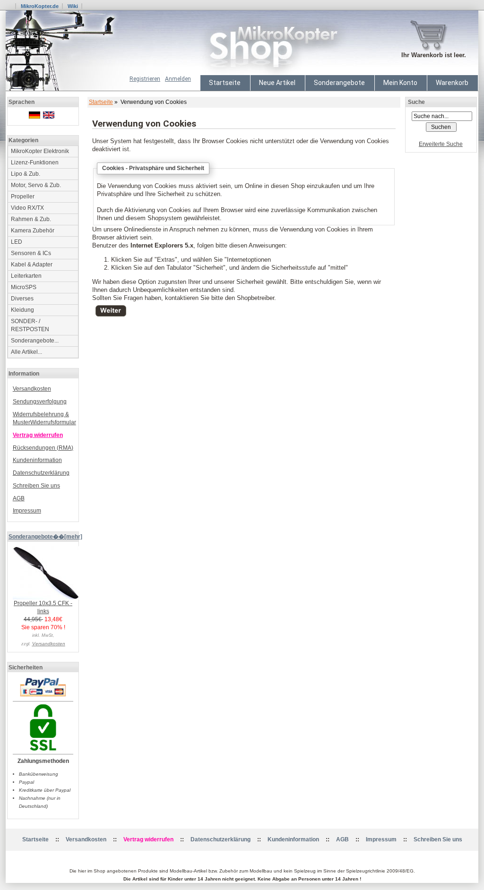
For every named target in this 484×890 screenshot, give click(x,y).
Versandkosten (32, 388)
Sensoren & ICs (31, 253)
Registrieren (145, 79)
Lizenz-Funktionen (35, 162)
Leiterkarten (26, 276)
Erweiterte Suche (441, 144)
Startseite (225, 82)
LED (16, 242)
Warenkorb (452, 82)
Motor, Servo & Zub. (36, 185)
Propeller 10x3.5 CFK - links (43, 607)
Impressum (27, 510)
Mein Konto (400, 82)
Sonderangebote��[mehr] (45, 536)
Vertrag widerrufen (38, 435)
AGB (19, 498)
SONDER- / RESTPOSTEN (30, 325)
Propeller (23, 196)
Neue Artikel (277, 82)
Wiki (73, 6)
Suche (416, 102)
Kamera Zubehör (32, 230)
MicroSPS (23, 287)
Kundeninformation (37, 460)
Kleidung (22, 310)
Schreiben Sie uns (36, 485)
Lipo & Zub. (25, 174)
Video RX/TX (27, 208)
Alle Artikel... (26, 352)
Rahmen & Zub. (31, 219)
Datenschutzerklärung (41, 473)
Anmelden (178, 79)
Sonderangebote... (35, 340)
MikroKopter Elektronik (40, 151)
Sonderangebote (339, 82)
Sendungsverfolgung (40, 401)
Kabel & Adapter (31, 264)
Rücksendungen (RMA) (43, 448)
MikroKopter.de (40, 6)
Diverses (22, 298)
